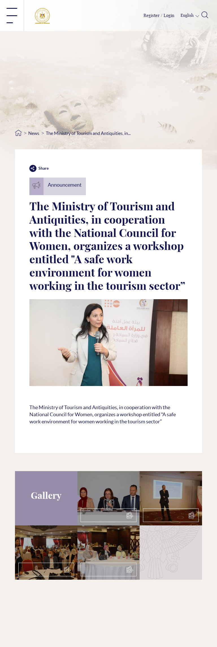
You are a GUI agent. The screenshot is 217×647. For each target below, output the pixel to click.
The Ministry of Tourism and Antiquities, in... (88, 133)
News (33, 133)
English (187, 16)
